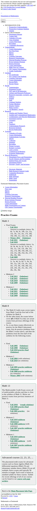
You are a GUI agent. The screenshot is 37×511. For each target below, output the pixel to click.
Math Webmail (14, 176)
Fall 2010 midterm (17, 420)
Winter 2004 (15, 376)
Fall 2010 (14, 242)
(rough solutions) (27, 405)
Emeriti (11, 98)
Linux (16, 496)
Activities (8, 131)
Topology (12, 124)
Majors (11, 53)
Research (8, 111)
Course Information (15, 49)
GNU (11, 496)
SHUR (11, 139)
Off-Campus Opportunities (13, 207)
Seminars (12, 142)
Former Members (14, 104)
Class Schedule (14, 40)
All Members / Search (16, 109)
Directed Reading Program (17, 60)
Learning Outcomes (15, 56)
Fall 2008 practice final (19, 407)
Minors (11, 54)
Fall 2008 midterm (17, 424)
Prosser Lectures (14, 146)
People (7, 86)
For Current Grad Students (17, 76)
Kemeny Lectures (15, 148)
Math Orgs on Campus (16, 67)
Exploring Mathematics (16, 153)
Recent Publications (15, 129)
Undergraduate (10, 47)
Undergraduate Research (17, 126)
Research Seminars (15, 128)
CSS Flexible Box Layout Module (14, 7)
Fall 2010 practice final (19, 350)
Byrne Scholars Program (17, 62)
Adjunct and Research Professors (20, 93)
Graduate (8, 73)
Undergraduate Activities (17, 137)
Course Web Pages (15, 42)
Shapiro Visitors (14, 106)
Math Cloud (13, 178)
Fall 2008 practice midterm (21, 371)
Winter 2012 (15, 238)
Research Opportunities (16, 58)
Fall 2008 (14, 348)
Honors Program (14, 64)
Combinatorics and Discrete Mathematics (22, 117)
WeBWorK (12, 175)
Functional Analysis (15, 118)
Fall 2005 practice (17, 411)
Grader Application (15, 71)
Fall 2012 (14, 276)
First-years (8, 189)
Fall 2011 (13, 240)
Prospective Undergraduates (18, 27)
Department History (15, 162)
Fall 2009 (14, 257)
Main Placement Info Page (21, 491)
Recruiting (12, 43)
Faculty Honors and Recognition (19, 159)
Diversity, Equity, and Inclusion (19, 164)
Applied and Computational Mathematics (22, 115)
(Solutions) (26, 238)
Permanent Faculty (15, 89)
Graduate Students (15, 102)
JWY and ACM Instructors (17, 91)
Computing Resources (16, 45)
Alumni (11, 31)
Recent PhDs (13, 82)
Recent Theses (13, 84)
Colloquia (12, 140)
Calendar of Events (15, 38)
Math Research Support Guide (19, 171)
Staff (10, 100)
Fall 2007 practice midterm (21, 428)
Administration (14, 87)
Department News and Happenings (20, 157)
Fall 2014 (14, 227)
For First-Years (14, 51)
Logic (11, 122)
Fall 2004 (14, 358)
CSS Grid (29, 5)
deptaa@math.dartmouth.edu (10, 508)
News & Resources (11, 155)
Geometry (12, 120)
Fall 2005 (14, 346)
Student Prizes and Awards (17, 161)
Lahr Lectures (13, 150)
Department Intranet (15, 34)
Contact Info (13, 36)
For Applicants (14, 75)
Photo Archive (13, 107)
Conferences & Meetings (17, 151)
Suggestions (13, 180)
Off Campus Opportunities (17, 69)
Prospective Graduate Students (19, 29)
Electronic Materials (15, 169)
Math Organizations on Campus (15, 205)
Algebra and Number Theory (18, 113)
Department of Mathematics (10, 16)
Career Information (15, 65)
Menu (3, 21)
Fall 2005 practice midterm (21, 367)
